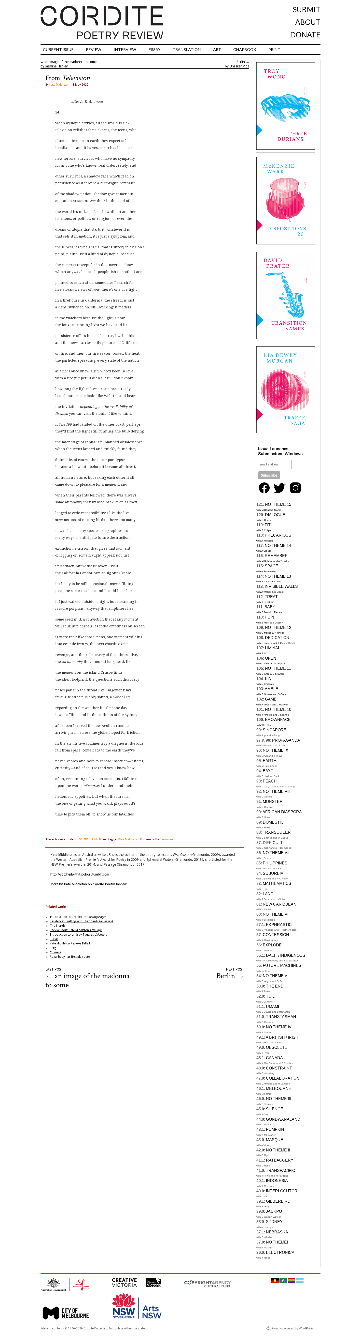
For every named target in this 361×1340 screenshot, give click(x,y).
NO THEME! (277, 1242)
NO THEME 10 (278, 709)
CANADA (274, 1058)
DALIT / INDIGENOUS (285, 955)
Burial (54, 939)
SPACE (271, 566)
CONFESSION (276, 935)
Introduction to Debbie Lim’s (77, 917)
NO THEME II (278, 1150)
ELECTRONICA (280, 1252)
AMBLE (271, 689)
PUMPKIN (275, 1129)
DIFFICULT (273, 843)
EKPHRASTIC (279, 925)
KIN (268, 679)
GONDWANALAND (283, 1119)
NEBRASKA (277, 1232)
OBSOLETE (276, 1047)
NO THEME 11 (278, 668)
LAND (268, 894)
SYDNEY (274, 1222)
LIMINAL (272, 648)
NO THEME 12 (278, 627)
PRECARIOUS (278, 535)
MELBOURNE (278, 1088)
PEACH (270, 781)
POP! (269, 617)
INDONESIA (277, 1181)
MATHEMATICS (277, 883)
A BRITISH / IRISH (282, 1037)
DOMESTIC (273, 822)
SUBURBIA (273, 873)
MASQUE (274, 1140)
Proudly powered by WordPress (292, 1328)
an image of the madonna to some (71, 62)
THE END (275, 986)
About (307, 21)
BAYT (268, 771)
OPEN (270, 658)
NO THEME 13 (278, 576)
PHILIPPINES (275, 863)
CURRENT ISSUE (58, 49)
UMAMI (272, 1007)
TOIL (270, 996)
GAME (271, 699)
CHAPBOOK (244, 49)
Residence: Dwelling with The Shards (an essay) (81, 921)
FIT (268, 525)
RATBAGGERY (279, 1160)
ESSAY (154, 49)
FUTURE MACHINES (282, 965)
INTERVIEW (125, 49)
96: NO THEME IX (90, 839)
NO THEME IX (275, 750)
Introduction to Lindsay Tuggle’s (78, 934)
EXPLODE (272, 945)
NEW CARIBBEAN (279, 904)
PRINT (274, 49)
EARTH (270, 761)
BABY (269, 607)
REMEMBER (276, 556)
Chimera (55, 952)
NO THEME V (275, 976)
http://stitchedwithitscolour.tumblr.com (79, 874)
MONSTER (273, 801)
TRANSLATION (187, 49)
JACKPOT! (275, 1211)
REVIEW (93, 49)
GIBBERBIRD (278, 1201)
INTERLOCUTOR (281, 1191)
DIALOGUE (275, 515)
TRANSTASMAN (281, 1017)
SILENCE (274, 1109)
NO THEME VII (276, 853)
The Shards (57, 925)
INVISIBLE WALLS (281, 586)
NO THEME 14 (278, 545)
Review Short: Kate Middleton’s (76, 930)
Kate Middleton (59, 84)
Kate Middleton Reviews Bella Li (70, 943)
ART (217, 49)
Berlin (240, 62)
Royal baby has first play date (70, 956)
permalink (166, 839)
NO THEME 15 (278, 504)
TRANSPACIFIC (280, 1170)
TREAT (271, 597)
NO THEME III (278, 1099)
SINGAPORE (274, 730)
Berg (53, 948)
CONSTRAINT (279, 1068)
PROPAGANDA (286, 740)
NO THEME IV (279, 1027)
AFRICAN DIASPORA (282, 812)
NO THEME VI (275, 914)
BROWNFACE (278, 720)
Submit (306, 9)
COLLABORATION (282, 1078)
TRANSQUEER (277, 832)
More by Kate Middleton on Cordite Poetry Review (90, 884)
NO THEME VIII (276, 791)
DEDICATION (277, 638)
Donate (305, 34)
